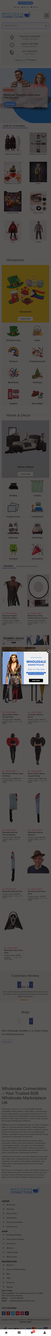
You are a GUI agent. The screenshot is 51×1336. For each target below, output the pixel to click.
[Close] (48, 651)
